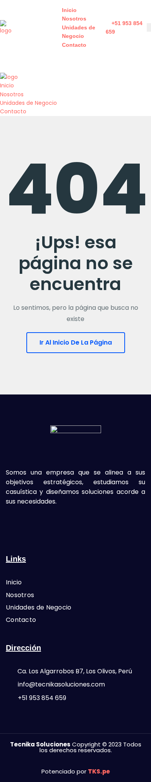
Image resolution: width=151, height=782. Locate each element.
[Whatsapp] (75, 523)
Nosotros (74, 18)
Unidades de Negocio (28, 103)
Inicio (69, 10)
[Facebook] (54, 523)
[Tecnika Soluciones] (7, 27)
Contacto (74, 45)
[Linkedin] (96, 523)
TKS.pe (99, 771)
